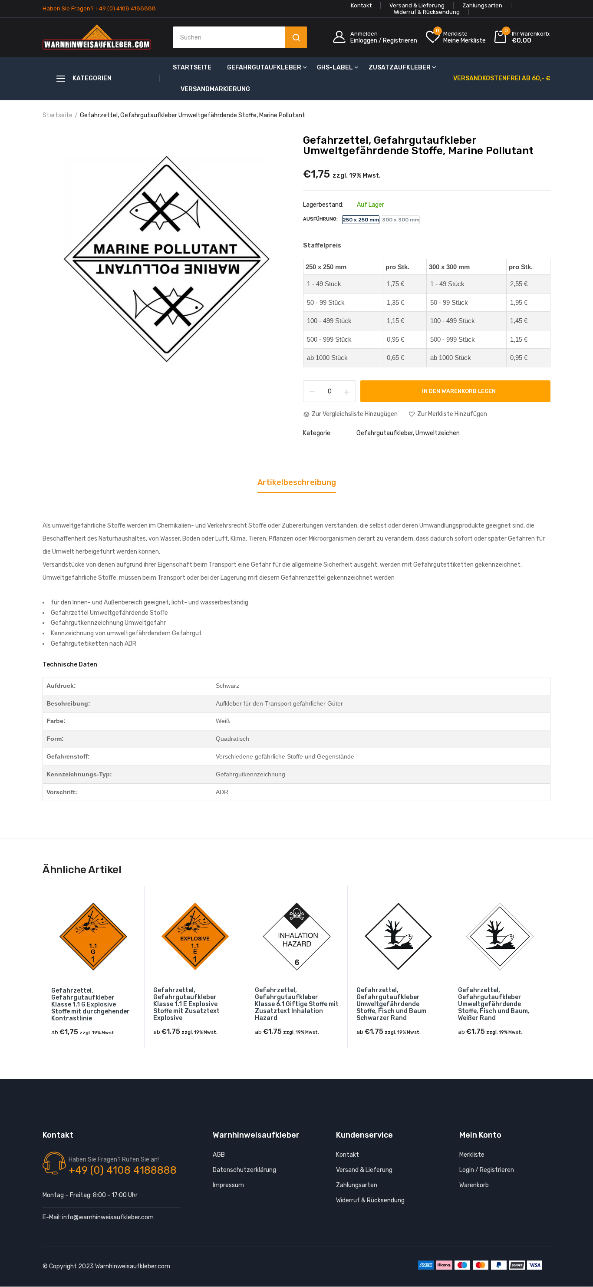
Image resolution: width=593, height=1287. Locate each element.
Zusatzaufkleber (400, 67)
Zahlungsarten (482, 5)
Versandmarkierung (215, 89)
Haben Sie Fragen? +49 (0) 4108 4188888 (99, 8)
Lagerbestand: (323, 205)
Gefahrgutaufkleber (264, 67)
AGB (219, 1154)
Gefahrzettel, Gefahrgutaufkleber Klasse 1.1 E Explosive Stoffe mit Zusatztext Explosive (186, 1004)
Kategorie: (317, 433)
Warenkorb (474, 1185)
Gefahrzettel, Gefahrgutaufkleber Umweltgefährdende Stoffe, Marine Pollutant (418, 145)
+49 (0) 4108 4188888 (123, 1170)
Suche (296, 37)
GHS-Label (335, 67)
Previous (42, 975)
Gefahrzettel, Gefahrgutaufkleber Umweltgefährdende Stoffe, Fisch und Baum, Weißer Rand (494, 1004)
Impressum (228, 1185)
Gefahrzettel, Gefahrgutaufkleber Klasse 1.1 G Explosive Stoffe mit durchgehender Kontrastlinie (90, 1004)
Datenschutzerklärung (244, 1170)
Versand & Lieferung (417, 5)
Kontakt (361, 5)
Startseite (192, 67)
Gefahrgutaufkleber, (385, 433)
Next (550, 975)
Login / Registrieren (486, 1170)
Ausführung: (320, 219)
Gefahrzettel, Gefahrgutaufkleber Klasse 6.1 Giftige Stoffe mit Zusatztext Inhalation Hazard (297, 1004)
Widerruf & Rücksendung (427, 12)
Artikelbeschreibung (296, 482)
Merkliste (471, 1154)
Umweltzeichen (437, 433)
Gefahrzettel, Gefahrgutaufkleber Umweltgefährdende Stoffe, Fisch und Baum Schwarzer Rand (391, 1004)
